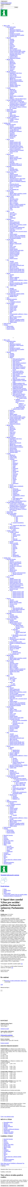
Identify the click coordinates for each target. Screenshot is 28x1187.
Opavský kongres (17, 652)
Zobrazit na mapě (5, 1028)
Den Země (15, 759)
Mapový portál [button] (10, 196)
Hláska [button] (11, 682)
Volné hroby (15, 491)
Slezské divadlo (13, 83)
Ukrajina (12, 138)
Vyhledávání (12, 218)
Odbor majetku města (15, 194)
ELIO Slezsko (13, 74)
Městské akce (13, 177)
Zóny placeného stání (18, 608)
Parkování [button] (12, 606)
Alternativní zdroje (14, 170)
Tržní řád (15, 536)
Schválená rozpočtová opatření (17, 35)
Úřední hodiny (10, 326)
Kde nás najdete (10, 327)
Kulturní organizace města (16, 180)
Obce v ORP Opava (20, 784)
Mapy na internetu (14, 203)
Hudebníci (15, 464)
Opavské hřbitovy (17, 490)
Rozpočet (12, 32)
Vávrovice (12, 69)
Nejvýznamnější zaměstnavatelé (17, 227)
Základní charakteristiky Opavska (17, 236)
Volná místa (12, 46)
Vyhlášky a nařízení (14, 119)
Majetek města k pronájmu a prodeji (18, 193)
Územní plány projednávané (19, 788)
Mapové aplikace (14, 200)
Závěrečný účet (13, 36)
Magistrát (6, 1123)
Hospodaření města (8, 1122)
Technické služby (14, 86)
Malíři (14, 467)
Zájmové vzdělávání (14, 277)
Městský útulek (13, 318)
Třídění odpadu (13, 322)
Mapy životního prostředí (15, 316)
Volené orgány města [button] (11, 111)
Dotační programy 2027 (15, 142)
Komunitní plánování (15, 251)
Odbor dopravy (16, 361)
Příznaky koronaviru (17, 574)
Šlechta (14, 478)
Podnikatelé (15, 468)
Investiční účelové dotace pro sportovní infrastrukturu (16, 148)
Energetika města (14, 169)
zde (22, 963)
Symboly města (13, 92)
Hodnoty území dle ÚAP (21, 780)
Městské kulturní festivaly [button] (16, 622)
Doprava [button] (9, 154)
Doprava (6, 838)
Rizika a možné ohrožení (15, 128)
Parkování (12, 162)
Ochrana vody (13, 308)
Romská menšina (14, 249)
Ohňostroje (12, 134)
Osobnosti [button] (12, 459)
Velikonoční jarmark (14, 291)
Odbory (11, 43)
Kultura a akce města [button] (11, 171)
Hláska (11, 216)
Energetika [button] (9, 166)
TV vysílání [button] (12, 679)
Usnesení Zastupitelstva (18, 522)
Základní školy (16, 751)
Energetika (6, 839)
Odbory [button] (11, 357)
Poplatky (12, 120)
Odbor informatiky (17, 364)
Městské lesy (13, 78)
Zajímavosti (15, 488)
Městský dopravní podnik (16, 79)
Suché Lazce (13, 66)
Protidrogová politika (14, 253)
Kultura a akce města (8, 840)
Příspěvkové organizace (15, 29)
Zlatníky (12, 70)
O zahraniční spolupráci (15, 301)
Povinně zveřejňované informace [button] (14, 100)
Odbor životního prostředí (19, 379)
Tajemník (12, 41)
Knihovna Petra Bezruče (15, 77)
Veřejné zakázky (13, 48)
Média (5, 844)
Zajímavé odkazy (14, 56)
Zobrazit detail (20, 1185)
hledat (2, 5)
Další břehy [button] (15, 629)
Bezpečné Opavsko (8, 835)
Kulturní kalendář (14, 174)
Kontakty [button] (6, 324)
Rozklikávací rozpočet (15, 33)
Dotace (14, 545)
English (2, 2)
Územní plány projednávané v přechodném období (20, 792)
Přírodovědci (16, 471)
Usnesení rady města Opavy (19, 525)
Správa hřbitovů (16, 499)
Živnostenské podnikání (15, 238)
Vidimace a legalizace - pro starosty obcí (22, 405)
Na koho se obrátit (14, 226)
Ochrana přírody (13, 307)
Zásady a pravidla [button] (14, 543)
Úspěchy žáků (13, 285)
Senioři (11, 245)
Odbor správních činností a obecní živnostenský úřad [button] (19, 394)
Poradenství (12, 247)
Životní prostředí (7, 863)
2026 (17, 521)
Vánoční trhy (13, 292)
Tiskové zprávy (13, 213)
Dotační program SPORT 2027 (17, 269)
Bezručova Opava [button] (17, 624)
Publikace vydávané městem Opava (18, 98)
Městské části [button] (10, 59)
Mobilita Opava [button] (13, 794)
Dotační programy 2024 (18, 597)
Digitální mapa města (14, 207)
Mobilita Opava (13, 296)
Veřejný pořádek (16, 534)
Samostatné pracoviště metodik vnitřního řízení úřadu (20, 390)
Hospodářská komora (15, 223)
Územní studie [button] (16, 781)
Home (2, 1163)
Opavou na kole (13, 159)
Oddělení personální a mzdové (20, 384)
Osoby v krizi (13, 246)
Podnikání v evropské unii (16, 228)
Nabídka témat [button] (7, 123)
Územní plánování (14, 295)
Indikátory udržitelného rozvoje (17, 320)
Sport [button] (8, 259)
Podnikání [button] (9, 219)
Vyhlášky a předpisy (8, 1133)
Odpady (11, 311)
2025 (17, 520)
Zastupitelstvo (13, 112)
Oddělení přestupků (20, 407)
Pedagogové (15, 483)
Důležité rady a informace (16, 131)
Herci (14, 461)
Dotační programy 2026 (15, 143)
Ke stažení (12, 132)
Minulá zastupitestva (14, 116)
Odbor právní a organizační (19, 367)
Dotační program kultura (15, 185)
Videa (11, 208)
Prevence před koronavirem (19, 572)
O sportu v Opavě (14, 262)
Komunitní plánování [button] (15, 719)
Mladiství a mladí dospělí (15, 243)
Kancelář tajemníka (17, 360)
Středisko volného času (15, 85)
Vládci (14, 480)
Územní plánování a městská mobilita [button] (15, 293)
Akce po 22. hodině (14, 186)
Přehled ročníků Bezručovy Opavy (20, 626)
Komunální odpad (17, 540)
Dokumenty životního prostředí (17, 319)
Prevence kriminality (14, 254)
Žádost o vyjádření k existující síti (17, 204)
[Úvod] (6, 23)
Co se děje (12, 212)
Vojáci (14, 482)
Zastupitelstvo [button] (13, 514)
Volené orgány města (8, 1131)
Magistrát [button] (9, 37)
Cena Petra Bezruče (14, 184)
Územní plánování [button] (14, 777)
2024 (17, 518)
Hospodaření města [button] (11, 27)
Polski (10, 2)
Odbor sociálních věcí (18, 373)
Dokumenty (15, 797)
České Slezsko (13, 90)
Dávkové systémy (14, 255)
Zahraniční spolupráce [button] (12, 299)
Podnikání (6, 852)
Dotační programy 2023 (18, 595)
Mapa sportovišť (13, 266)
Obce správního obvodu (15, 50)
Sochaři (14, 472)
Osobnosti (12, 93)
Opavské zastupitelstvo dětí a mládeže (18, 282)
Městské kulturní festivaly (16, 176)
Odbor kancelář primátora (19, 358)
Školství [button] (8, 273)
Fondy (14, 553)
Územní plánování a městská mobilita (12, 859)
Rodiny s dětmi (13, 242)
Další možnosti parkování (19, 609)
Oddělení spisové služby (18, 409)
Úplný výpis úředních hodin (7, 1116)
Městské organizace (8, 1126)
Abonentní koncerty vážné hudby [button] (17, 639)
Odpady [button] (11, 813)
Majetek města (7, 842)
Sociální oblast (7, 854)
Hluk (11, 312)
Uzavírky (12, 161)
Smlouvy (12, 47)
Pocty (14, 551)
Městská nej (12, 89)
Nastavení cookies (5, 1164)
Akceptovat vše (4, 1185)
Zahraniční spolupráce (9, 862)
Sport (5, 855)
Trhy (5, 858)
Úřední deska (10, 109)
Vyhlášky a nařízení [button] (14, 532)
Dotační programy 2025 (15, 144)
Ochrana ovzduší (14, 306)
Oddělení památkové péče (19, 383)
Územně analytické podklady (16, 205)
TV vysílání (12, 215)
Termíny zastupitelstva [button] (18, 516)
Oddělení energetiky (17, 392)
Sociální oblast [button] (10, 239)
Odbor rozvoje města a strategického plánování (18, 371)
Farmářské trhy (13, 289)
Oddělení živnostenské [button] (21, 396)
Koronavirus (12, 136)
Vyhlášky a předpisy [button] (11, 117)
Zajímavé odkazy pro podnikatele (17, 235)
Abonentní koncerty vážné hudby (17, 178)
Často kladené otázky (18, 498)
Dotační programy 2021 (18, 593)
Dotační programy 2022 (18, 594)
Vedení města (13, 115)
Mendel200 (15, 651)
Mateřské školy (16, 750)
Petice (14, 549)
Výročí (11, 188)
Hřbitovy (12, 97)
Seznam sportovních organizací (17, 272)
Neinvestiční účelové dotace (16, 146)
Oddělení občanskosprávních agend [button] (20, 401)
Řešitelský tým (16, 798)
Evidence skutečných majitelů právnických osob (17, 151)
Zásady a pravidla (14, 121)
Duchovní (15, 460)
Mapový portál (7, 843)
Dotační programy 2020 (18, 591)
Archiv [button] (11, 590)
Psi (13, 537)
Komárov (12, 60)
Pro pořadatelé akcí (14, 189)
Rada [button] (11, 524)
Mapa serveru (7, 1163)
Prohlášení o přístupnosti (16, 1163)
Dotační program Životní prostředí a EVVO (18, 763)
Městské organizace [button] (11, 71)
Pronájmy (15, 547)
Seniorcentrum (13, 82)
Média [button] (8, 211)
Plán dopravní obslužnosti (16, 165)
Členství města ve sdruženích (16, 96)
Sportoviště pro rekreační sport (17, 265)
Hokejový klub (13, 75)
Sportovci (15, 475)
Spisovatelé (15, 474)
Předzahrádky (16, 555)
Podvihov (12, 65)
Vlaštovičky (12, 67)
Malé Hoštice (13, 63)
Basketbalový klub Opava (16, 73)
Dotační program (14, 258)
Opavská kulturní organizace (16, 81)
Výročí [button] (11, 650)
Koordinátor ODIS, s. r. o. (16, 163)
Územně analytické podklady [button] (19, 778)
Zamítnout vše (12, 1185)
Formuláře (12, 40)
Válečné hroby (16, 494)
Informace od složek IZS (15, 127)
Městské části (7, 1125)
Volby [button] (8, 297)
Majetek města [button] (10, 190)
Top (23, 1163)
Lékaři (14, 465)
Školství (5, 857)
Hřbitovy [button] (12, 487)
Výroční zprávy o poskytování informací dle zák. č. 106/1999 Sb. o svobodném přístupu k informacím (18, 103)
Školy (11, 276)
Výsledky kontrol (23, 398)
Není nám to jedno (14, 199)
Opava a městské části (21, 782)
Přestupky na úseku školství (16, 284)
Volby (5, 861)
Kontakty (12, 44)
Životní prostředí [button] (10, 303)
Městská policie (13, 135)
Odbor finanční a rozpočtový (19, 363)
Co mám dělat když (14, 130)
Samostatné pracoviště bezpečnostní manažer (18, 386)
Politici (14, 469)
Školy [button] (11, 748)
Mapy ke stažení (13, 201)
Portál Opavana (7, 323)
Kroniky (12, 94)
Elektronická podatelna (15, 58)
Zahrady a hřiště (13, 278)
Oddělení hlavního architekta (19, 388)
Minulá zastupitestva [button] (14, 528)
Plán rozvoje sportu (14, 268)
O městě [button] (8, 88)
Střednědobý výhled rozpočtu (16, 31)
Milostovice (12, 62)
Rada (11, 113)
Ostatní (14, 533)
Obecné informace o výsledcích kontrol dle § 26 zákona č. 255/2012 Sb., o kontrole (18, 107)
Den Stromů (15, 761)
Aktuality (12, 28)
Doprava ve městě (14, 157)
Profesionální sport (14, 264)
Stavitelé (15, 476)
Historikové (15, 463)
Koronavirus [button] (12, 571)
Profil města (12, 230)
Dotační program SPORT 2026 (17, 270)
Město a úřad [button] (7, 25)
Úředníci (15, 479)
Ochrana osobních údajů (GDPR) (17, 51)
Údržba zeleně (13, 310)
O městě (5, 1127)
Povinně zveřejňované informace (11, 1129)
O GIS (11, 209)
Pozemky (15, 552)
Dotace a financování (15, 222)
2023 (17, 517)
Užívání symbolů (17, 556)
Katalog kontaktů (11, 329)
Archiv (11, 153)
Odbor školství (16, 375)
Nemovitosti (15, 544)
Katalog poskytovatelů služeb (16, 250)
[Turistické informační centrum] (4, 15)
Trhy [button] (8, 287)
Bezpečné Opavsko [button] (11, 124)
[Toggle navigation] (13, 23)
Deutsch (6, 2)
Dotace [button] (8, 139)
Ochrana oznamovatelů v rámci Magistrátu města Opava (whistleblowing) (17, 54)
